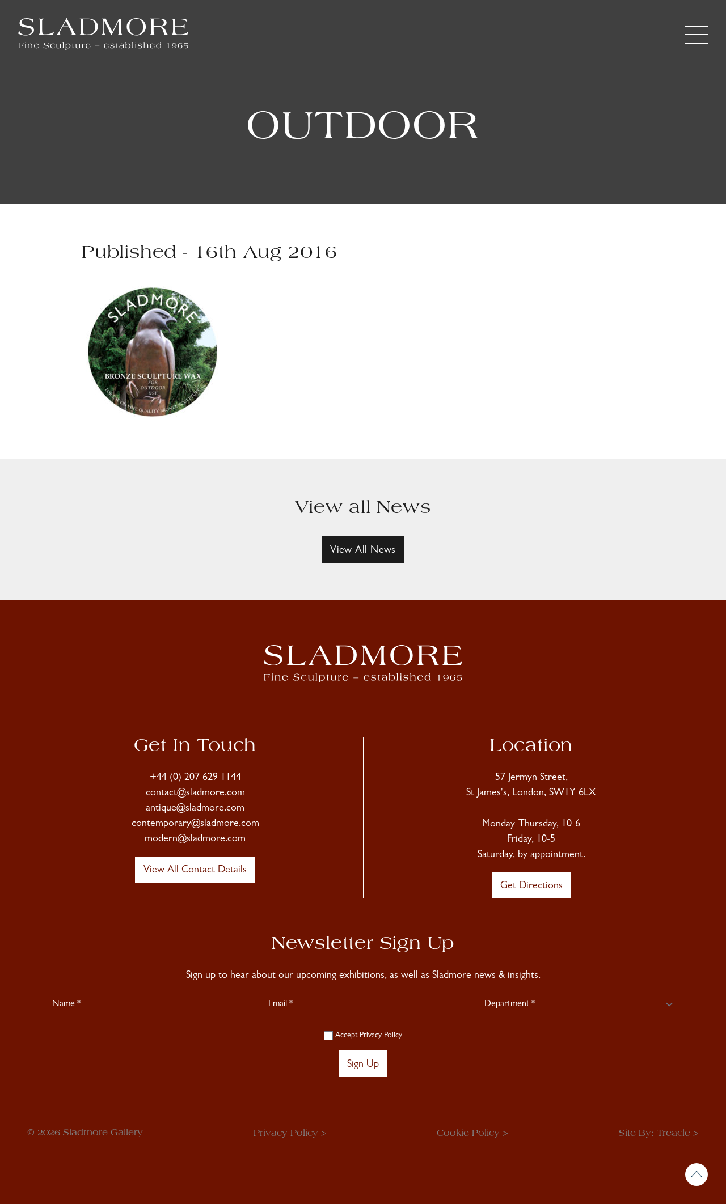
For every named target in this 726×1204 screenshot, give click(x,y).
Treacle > (678, 1133)
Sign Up (363, 1065)
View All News (363, 551)
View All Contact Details (195, 871)
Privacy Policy (381, 1036)
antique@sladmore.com (195, 809)
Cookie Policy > (472, 1133)
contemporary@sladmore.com (195, 824)
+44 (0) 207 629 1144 (195, 778)
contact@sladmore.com (195, 793)
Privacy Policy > (290, 1133)
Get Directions (531, 886)
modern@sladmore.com (195, 839)
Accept (367, 1036)
